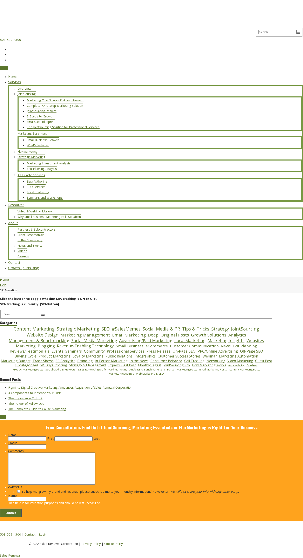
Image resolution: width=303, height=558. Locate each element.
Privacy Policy (91, 544)
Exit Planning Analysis (42, 168)
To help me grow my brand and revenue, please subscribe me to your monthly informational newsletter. (130, 491)
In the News (139, 361)
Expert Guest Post (122, 365)
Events (57, 351)
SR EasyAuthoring (53, 365)
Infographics (145, 356)
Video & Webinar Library (35, 211)
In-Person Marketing (111, 361)
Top (3, 417)
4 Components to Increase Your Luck (34, 393)
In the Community (30, 240)
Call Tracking (194, 361)
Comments (16, 451)
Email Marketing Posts (213, 369)
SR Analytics (65, 361)
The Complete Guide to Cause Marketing (37, 409)
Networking (216, 361)
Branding (85, 361)
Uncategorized (26, 365)
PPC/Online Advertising (218, 351)
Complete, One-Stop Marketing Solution (55, 105)
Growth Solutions (208, 335)
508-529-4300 (10, 40)
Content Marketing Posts (244, 369)
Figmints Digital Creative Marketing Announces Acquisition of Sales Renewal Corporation (70, 387)
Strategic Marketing (31, 157)
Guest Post (263, 361)
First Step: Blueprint (41, 122)
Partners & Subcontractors (37, 229)
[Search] (298, 33)
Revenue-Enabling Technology (85, 346)
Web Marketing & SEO (150, 373)
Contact (14, 262)
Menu (4, 68)
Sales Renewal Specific (92, 369)
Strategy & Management (87, 365)
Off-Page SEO (251, 351)
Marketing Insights (226, 340)
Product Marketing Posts (28, 369)
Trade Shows (43, 361)
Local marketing (38, 192)
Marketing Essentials (32, 133)
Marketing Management (85, 335)
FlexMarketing (28, 151)
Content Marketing (34, 329)
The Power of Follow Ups (26, 403)
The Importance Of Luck (25, 398)
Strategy (220, 329)
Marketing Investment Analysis (48, 163)
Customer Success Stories (179, 356)
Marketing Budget (16, 361)
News (226, 345)
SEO (105, 329)
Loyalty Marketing (88, 356)
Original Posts (175, 335)
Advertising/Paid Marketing (145, 340)
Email (12, 443)
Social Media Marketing (94, 340)
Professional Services (125, 351)
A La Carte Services (31, 175)
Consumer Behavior (166, 361)
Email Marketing (129, 335)
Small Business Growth (43, 140)
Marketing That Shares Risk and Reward (55, 100)
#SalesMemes (126, 329)
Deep (153, 335)
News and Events (30, 245)
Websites (255, 340)
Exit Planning (245, 345)
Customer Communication (194, 345)
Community (94, 351)
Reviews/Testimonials (29, 351)
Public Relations (119, 356)
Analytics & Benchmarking (145, 369)
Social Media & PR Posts (60, 369)
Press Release (158, 351)
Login (43, 534)
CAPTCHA (15, 487)
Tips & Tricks (195, 329)
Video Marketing (240, 361)
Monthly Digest (149, 365)
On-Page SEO (184, 351)
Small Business (129, 346)
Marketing (26, 345)
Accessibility (236, 365)
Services (14, 82)
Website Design (42, 335)
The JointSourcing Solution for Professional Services (63, 127)
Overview (24, 88)
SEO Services (36, 187)
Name (12, 435)
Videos (22, 251)
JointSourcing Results (41, 111)
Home (13, 76)
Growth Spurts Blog (23, 268)
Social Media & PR (161, 329)
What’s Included (38, 145)
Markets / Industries (121, 373)
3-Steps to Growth (40, 116)
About (13, 223)
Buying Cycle (25, 356)
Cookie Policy (113, 544)
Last (96, 438)
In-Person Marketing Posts (180, 369)
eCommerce (157, 345)
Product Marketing (54, 356)
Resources (16, 205)
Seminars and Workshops (45, 197)
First (50, 438)
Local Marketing (190, 340)
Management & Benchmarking (39, 340)
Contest (252, 365)
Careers (23, 256)
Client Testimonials (31, 235)
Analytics (237, 335)
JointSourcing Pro (176, 365)
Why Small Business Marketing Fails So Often (49, 217)
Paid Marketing (117, 369)
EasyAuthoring (37, 181)
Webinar (210, 356)
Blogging (46, 345)
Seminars (73, 351)
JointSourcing (27, 94)
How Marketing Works (209, 365)
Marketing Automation (238, 356)
